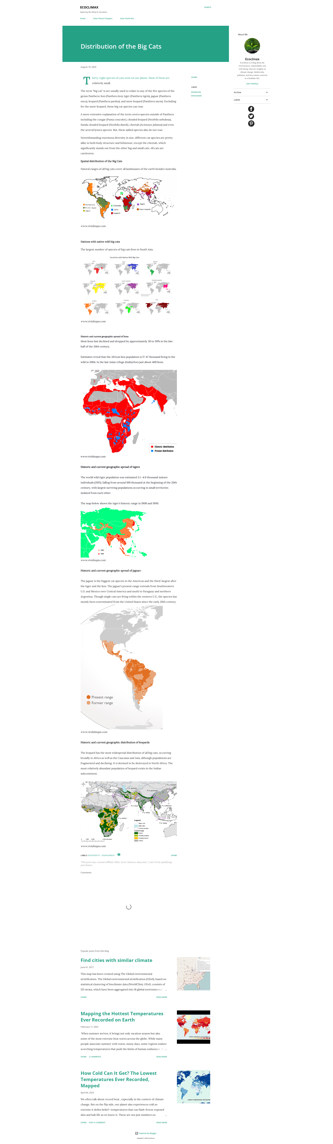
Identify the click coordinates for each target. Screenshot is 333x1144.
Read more (161, 997)
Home (82, 18)
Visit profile (252, 83)
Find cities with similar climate (116, 960)
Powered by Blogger (147, 1133)
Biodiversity (196, 92)
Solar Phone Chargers (102, 18)
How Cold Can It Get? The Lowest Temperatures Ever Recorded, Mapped (119, 1079)
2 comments (95, 1056)
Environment (196, 95)
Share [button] (194, 77)
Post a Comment (97, 1122)
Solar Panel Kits (127, 18)
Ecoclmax (252, 59)
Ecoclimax (89, 7)
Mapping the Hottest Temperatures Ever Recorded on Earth (122, 1016)
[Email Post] (118, 855)
